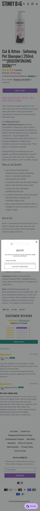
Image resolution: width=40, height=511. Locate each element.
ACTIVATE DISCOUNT (20, 266)
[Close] (36, 242)
